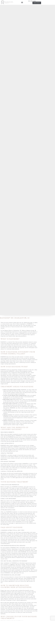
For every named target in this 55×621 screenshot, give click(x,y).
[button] (22, 2)
